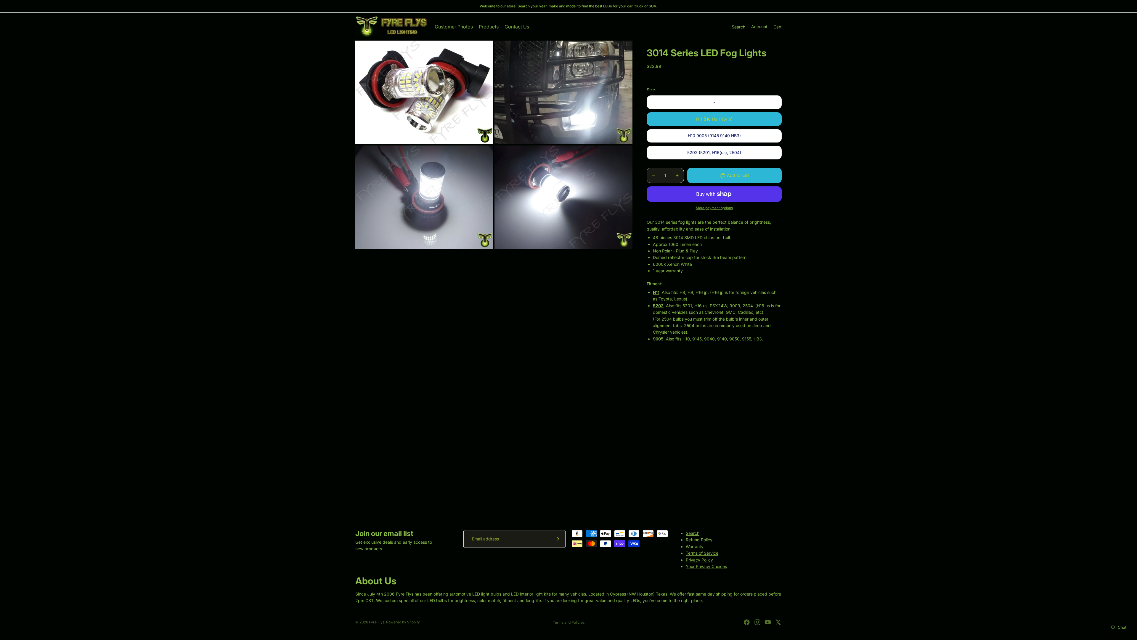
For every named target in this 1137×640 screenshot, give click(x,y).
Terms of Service (702, 553)
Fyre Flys (376, 622)
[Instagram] (757, 622)
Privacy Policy (699, 559)
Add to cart (738, 175)
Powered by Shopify (403, 622)
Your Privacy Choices (706, 566)
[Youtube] (767, 622)
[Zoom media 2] (563, 92)
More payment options (714, 208)
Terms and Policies (568, 622)
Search (692, 533)
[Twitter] (778, 622)
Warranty (695, 546)
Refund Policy (699, 539)
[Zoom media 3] (424, 197)
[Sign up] (556, 539)
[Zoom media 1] (424, 92)
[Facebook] (746, 622)
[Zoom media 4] (563, 197)
